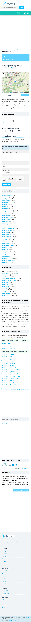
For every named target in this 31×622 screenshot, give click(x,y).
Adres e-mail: (6, 170)
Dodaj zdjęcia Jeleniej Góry (21, 490)
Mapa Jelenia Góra (7, 56)
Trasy (3, 578)
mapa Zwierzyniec (6, 295)
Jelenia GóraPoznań (8, 380)
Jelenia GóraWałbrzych (9, 388)
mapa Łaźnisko (6, 219)
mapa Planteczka (6, 234)
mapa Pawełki (5, 232)
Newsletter (4, 607)
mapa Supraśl (5, 288)
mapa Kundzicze (6, 215)
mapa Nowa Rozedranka (8, 230)
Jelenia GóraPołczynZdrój (10, 378)
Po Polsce (4, 553)
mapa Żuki (4, 262)
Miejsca (4, 576)
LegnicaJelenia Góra (8, 343)
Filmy (3, 573)
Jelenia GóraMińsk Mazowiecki (11, 369)
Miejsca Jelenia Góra (8, 59)
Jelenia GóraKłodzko (8, 362)
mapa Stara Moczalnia (8, 245)
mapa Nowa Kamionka (8, 228)
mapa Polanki (5, 240)
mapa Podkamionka (7, 238)
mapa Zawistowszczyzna (8, 260)
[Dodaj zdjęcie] (25, 13)
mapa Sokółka (5, 286)
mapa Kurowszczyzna (7, 217)
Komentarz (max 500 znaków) (10, 152)
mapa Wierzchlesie (7, 255)
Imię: (4, 164)
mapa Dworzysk (6, 200)
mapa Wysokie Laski (7, 258)
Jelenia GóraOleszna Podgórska (11, 373)
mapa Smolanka (6, 243)
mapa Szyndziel (6, 251)
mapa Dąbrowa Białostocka (9, 280)
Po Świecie (4, 556)
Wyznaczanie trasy (6, 590)
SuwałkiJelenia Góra (8, 347)
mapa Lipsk (5, 282)
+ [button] (3, 73)
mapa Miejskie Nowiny (8, 227)
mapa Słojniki (5, 242)
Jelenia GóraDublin (8, 356)
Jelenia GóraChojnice (8, 354)
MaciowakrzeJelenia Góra (9, 345)
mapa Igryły (5, 206)
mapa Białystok (6, 275)
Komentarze (5, 584)
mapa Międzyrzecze (7, 225)
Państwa (4, 561)
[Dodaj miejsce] (28, 13)
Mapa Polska (20, 50)
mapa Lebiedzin (6, 221)
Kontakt (4, 605)
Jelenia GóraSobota (8, 382)
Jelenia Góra (5, 423)
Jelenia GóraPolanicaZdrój (11, 376)
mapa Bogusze (6, 199)
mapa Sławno (5, 284)
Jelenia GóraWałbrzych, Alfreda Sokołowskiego (15, 390)
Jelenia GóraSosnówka (9, 384)
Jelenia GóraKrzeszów (8, 365)
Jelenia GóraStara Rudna (9, 386)
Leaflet (11, 92)
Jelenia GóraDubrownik (9, 358)
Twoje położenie (6, 593)
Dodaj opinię (6, 184)
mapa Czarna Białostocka (8, 278)
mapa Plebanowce (6, 236)
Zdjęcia (3, 570)
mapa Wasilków (6, 292)
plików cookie (12, 620)
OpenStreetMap (21, 92)
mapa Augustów (6, 273)
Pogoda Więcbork (24, 468)
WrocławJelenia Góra (8, 349)
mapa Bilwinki (5, 197)
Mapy (13, 50)
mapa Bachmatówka (7, 195)
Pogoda (4, 581)
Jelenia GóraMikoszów (9, 367)
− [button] (3, 76)
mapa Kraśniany (6, 214)
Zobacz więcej (25, 95)
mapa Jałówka (5, 208)
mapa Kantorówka (7, 212)
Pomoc (3, 602)
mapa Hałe (4, 204)
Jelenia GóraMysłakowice (9, 371)
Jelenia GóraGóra (7, 360)
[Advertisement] (15, 32)
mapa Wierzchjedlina (7, 253)
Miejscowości (5, 564)
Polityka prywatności (7, 599)
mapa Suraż (5, 290)
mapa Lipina (5, 223)
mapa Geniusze (6, 202)
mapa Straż (5, 247)
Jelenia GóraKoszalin (8, 363)
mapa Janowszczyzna (7, 210)
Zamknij (27, 617)
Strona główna (6, 50)
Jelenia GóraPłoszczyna (9, 375)
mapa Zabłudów (6, 293)
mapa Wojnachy (6, 256)
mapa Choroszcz (6, 277)
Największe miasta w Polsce (9, 559)
